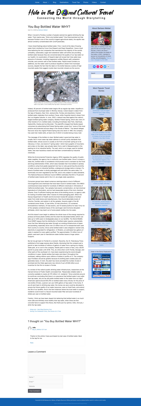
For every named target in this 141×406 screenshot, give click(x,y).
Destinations (64, 2)
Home (37, 2)
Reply (31, 342)
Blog (54, 2)
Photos (85, 2)
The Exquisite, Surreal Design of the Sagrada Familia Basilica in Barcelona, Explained (101, 203)
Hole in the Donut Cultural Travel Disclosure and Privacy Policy (70, 403)
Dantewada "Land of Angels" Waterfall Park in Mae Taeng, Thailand (101, 112)
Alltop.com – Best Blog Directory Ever (41, 309)
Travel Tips (76, 2)
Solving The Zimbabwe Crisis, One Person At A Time (45, 311)
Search (93, 73)
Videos (94, 2)
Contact (103, 2)
